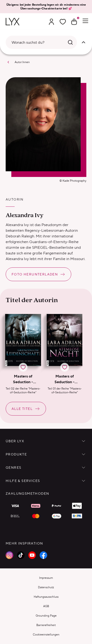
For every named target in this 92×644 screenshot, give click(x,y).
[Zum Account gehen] (51, 22)
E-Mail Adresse (45, 573)
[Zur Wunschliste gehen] (63, 22)
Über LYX (15, 441)
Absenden (49, 629)
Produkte (16, 454)
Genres (13, 467)
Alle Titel (22, 408)
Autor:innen (22, 62)
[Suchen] (70, 42)
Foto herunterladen (35, 274)
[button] (23, 354)
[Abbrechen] (83, 42)
